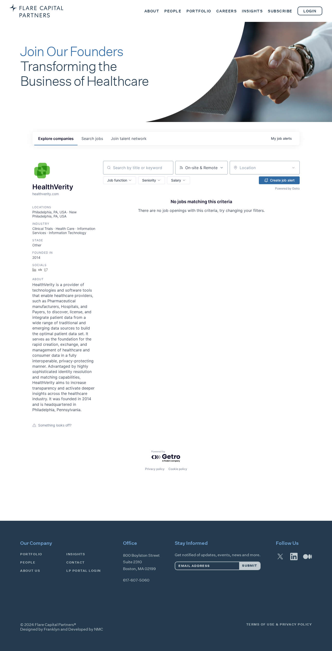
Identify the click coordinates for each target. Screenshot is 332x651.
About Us (30, 571)
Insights (75, 554)
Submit (249, 566)
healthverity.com (45, 194)
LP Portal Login (83, 571)
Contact (75, 562)
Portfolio (31, 554)
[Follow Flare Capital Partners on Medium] (307, 556)
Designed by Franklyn (40, 629)
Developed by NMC (85, 629)
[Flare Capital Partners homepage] (36, 11)
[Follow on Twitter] (280, 556)
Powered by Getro (287, 188)
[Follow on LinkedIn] (293, 556)
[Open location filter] (293, 167)
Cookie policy (177, 469)
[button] (119, 180)
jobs (92, 138)
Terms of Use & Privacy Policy (279, 624)
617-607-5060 (136, 580)
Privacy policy (155, 469)
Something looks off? (54, 425)
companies (56, 138)
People (27, 562)
